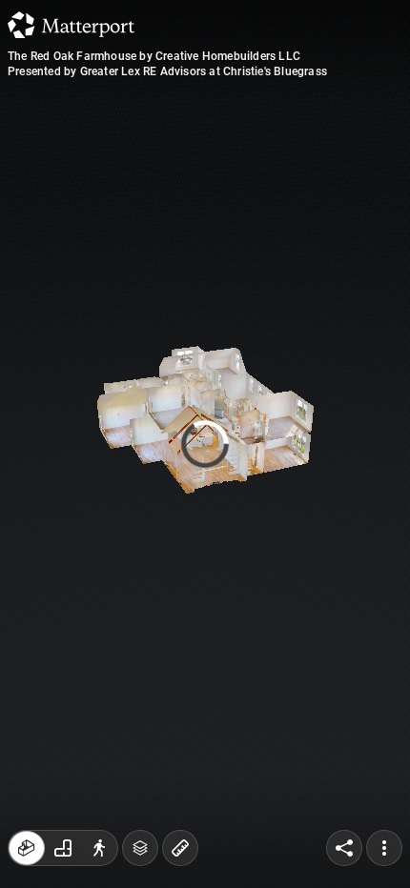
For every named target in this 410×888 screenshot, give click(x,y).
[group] (63, 848)
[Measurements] (180, 848)
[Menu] (384, 848)
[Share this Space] (344, 848)
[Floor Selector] (140, 848)
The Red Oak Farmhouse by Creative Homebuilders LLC (154, 56)
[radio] (27, 848)
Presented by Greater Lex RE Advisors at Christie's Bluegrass (167, 71)
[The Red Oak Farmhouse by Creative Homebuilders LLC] (205, 444)
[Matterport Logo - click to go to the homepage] (71, 25)
